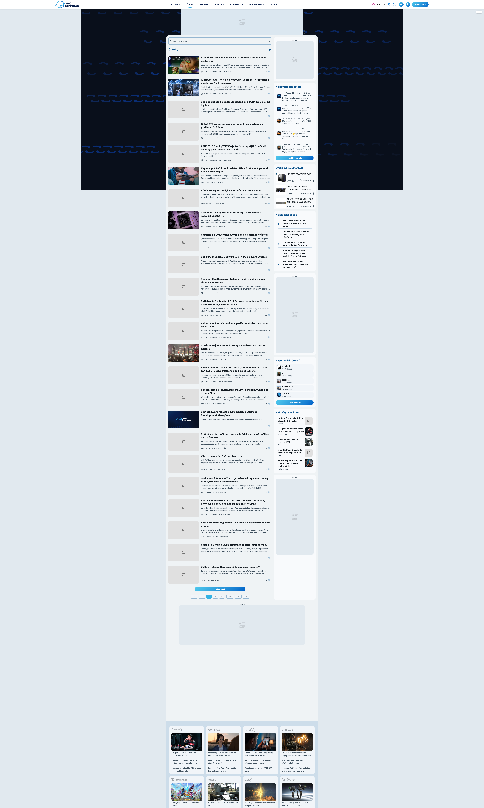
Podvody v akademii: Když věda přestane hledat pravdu (258, 761)
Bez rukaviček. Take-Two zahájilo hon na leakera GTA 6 (222, 769)
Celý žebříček (295, 402)
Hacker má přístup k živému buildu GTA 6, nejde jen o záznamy (296, 769)
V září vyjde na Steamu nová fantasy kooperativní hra (260, 804)
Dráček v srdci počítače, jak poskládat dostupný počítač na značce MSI (235, 436)
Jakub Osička (206, 226)
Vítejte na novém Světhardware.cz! (222, 456)
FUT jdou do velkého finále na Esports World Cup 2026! (291, 430)
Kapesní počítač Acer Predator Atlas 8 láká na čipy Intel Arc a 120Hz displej (234, 170)
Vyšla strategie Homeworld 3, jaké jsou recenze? (230, 567)
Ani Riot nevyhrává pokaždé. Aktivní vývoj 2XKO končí (223, 761)
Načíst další (220, 589)
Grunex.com (282, 434)
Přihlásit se (420, 4)
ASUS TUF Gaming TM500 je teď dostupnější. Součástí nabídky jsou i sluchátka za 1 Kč (233, 148)
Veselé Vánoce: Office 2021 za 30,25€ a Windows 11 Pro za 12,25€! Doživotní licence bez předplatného (234, 369)
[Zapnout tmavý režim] (408, 4)
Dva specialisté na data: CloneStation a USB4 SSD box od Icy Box (235, 103)
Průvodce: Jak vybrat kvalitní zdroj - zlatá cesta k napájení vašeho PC (231, 214)
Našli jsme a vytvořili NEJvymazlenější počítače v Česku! (234, 234)
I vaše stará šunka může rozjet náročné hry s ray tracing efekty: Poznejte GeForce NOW (234, 480)
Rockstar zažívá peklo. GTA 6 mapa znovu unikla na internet (186, 769)
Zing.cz (281, 455)
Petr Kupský (205, 404)
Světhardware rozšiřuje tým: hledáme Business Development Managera (229, 413)
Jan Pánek (204, 315)
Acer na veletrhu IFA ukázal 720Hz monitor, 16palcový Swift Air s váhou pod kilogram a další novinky (233, 502)
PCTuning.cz (283, 469)
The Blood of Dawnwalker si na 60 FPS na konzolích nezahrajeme (185, 761)
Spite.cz (281, 424)
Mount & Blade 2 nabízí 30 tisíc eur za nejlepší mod (290, 451)
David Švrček (206, 203)
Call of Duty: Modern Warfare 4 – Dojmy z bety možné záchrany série (296, 754)
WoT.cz (281, 445)
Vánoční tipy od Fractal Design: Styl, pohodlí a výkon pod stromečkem (235, 391)
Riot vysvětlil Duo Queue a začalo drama (185, 804)
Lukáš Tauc (205, 182)
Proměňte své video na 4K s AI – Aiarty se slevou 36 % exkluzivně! (233, 59)
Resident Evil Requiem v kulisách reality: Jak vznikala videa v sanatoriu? (233, 281)
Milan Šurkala (206, 116)
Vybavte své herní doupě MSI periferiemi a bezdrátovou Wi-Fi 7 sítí (234, 325)
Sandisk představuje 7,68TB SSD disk (258, 769)
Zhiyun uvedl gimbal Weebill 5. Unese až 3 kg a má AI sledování (297, 804)
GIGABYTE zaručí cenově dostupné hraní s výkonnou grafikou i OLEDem (232, 126)
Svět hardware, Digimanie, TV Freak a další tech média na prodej (235, 524)
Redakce (204, 270)
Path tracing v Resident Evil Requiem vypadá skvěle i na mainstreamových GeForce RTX (234, 303)
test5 (203, 558)
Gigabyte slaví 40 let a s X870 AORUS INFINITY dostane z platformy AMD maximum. (235, 81)
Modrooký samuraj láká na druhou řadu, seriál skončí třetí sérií (222, 754)
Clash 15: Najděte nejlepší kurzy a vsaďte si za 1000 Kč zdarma (233, 347)
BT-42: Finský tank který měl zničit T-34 (289, 440)
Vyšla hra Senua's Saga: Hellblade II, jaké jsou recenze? (234, 544)
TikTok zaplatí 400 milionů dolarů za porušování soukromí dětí (290, 463)
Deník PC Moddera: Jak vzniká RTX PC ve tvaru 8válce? (234, 256)
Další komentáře (294, 158)
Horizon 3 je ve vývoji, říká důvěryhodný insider (290, 419)
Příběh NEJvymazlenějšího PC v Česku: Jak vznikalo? (232, 190)
